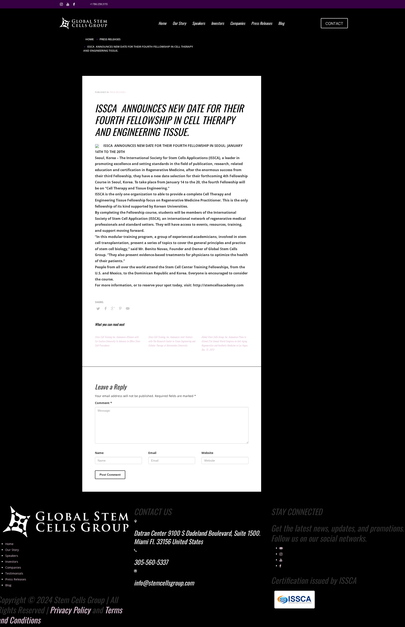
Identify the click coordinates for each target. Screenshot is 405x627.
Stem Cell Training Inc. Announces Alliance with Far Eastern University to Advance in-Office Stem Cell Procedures (117, 341)
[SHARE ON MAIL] (127, 308)
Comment (103, 403)
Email (152, 453)
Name (99, 453)
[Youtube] (68, 4)
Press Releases (117, 92)
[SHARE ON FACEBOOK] (105, 308)
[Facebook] (74, 4)
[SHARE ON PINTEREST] (120, 308)
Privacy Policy (70, 610)
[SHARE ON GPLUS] (113, 308)
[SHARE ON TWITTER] (98, 308)
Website (207, 453)
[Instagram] (61, 4)
